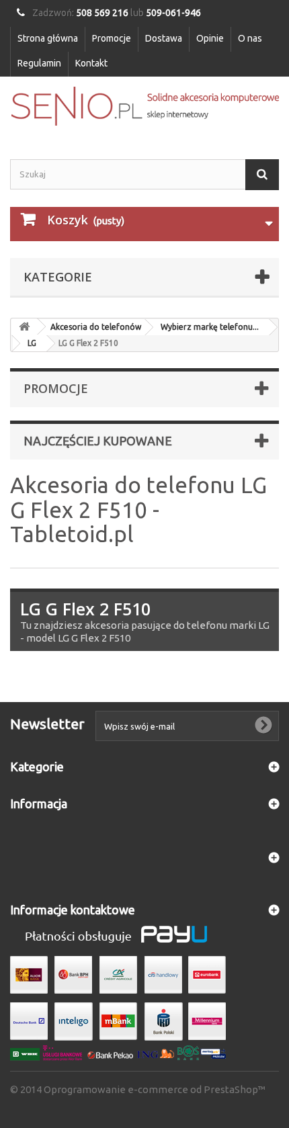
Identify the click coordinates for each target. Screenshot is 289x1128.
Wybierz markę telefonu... (210, 326)
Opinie (210, 38)
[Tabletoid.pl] (144, 106)
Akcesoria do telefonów (95, 326)
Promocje (111, 38)
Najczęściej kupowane (98, 440)
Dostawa (163, 38)
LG (32, 343)
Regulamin (39, 63)
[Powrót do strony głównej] (24, 326)
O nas (250, 38)
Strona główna (47, 38)
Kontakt (91, 63)
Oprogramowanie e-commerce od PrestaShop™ (154, 1089)
